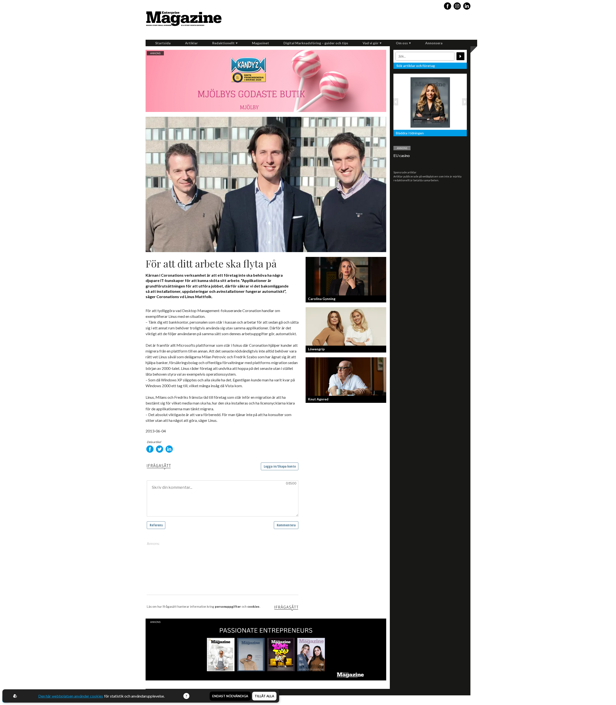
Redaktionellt (223, 43)
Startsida (163, 43)
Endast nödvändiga (230, 696)
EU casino (401, 155)
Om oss (402, 43)
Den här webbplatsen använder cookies (70, 696)
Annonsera (434, 43)
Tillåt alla (264, 696)
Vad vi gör (371, 43)
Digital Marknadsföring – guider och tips (315, 43)
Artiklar (191, 43)
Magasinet (260, 43)
